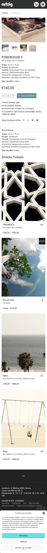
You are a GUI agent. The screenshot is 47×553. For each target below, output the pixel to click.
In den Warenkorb (28, 96)
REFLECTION (8, 300)
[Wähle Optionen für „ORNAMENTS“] (42, 225)
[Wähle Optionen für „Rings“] (42, 451)
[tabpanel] (5, 48)
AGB (24, 503)
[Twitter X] (44, 508)
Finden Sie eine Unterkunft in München (30, 506)
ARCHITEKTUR (19, 112)
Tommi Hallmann (8, 114)
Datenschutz (16, 503)
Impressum (5, 503)
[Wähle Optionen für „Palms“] (42, 376)
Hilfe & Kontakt (34, 503)
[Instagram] (41, 508)
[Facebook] (37, 508)
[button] (44, 513)
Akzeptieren (23, 536)
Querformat (30, 112)
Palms (5, 375)
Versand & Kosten (8, 506)
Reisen (38, 112)
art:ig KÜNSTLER (8, 61)
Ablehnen (23, 542)
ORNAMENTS (8, 224)
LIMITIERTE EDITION (28, 379)
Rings (5, 451)
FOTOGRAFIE (19, 61)
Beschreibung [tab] (7, 130)
